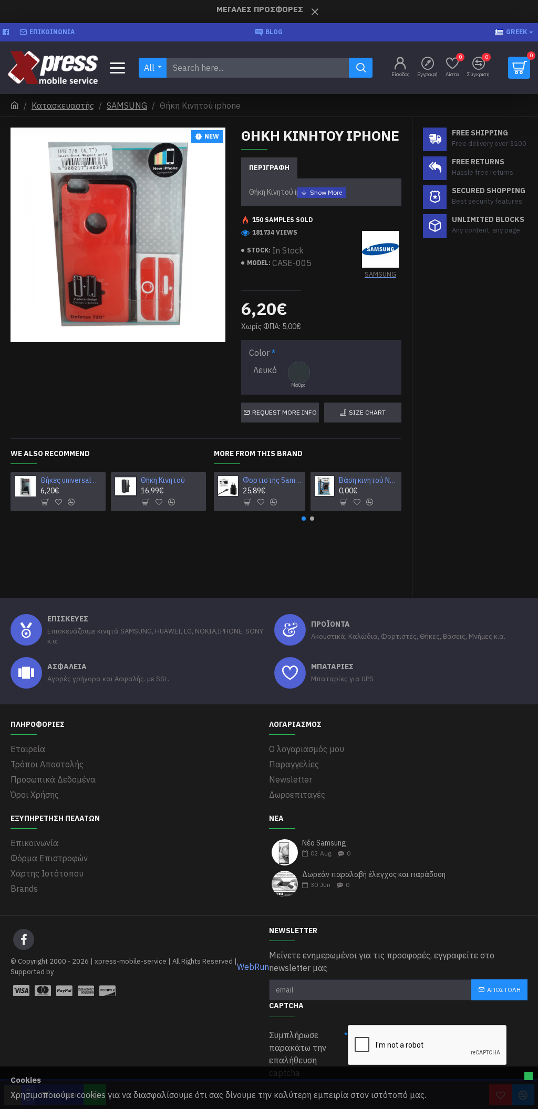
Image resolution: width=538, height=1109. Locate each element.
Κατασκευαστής (63, 105)
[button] (304, 518)
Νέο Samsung (324, 843)
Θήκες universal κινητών (71, 480)
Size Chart (367, 412)
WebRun (253, 967)
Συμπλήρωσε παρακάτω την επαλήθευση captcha (297, 1054)
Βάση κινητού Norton (368, 480)
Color (259, 352)
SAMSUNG (127, 105)
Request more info (284, 412)
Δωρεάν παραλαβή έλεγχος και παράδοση (374, 875)
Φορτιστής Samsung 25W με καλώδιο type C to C (272, 480)
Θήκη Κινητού (163, 480)
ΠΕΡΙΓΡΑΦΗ (269, 167)
